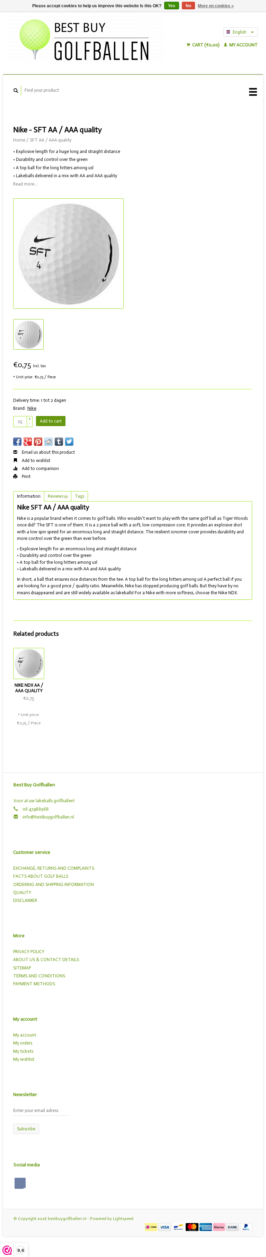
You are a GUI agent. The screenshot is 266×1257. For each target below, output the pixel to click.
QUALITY (22, 892)
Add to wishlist (35, 460)
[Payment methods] (151, 1226)
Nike (31, 408)
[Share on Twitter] (69, 441)
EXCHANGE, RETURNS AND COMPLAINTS (53, 868)
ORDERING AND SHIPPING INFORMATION (53, 884)
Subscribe (26, 1128)
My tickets (23, 1051)
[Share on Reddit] (48, 441)
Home (19, 140)
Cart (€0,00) (205, 44)
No (188, 5)
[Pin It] (38, 441)
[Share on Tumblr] (59, 441)
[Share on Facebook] (17, 441)
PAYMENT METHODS (34, 983)
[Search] (16, 90)
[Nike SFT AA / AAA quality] (68, 253)
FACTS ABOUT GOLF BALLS (40, 876)
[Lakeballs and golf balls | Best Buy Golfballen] (94, 38)
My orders (22, 1043)
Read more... (25, 184)
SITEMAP (22, 967)
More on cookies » (216, 5)
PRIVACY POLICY (28, 951)
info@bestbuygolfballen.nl (48, 817)
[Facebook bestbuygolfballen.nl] (20, 1183)
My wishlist (23, 1059)
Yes (171, 5)
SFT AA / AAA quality (50, 140)
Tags (79, 496)
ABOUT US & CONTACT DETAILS (46, 959)
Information (29, 496)
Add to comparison (40, 468)
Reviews (58, 496)
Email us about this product (48, 452)
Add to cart (51, 421)
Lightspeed (123, 1218)
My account (243, 44)
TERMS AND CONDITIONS (39, 975)
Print (25, 476)
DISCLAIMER (25, 900)
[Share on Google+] (28, 441)
